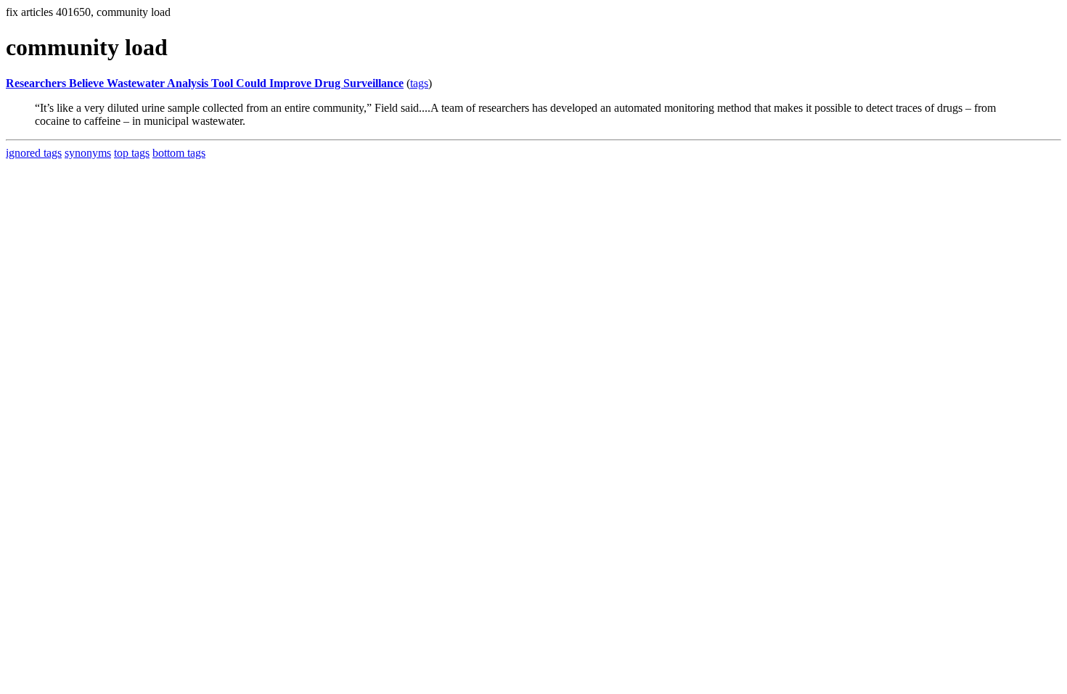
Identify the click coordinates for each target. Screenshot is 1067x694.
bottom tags (178, 153)
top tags (132, 153)
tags (419, 83)
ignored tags (34, 153)
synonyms (88, 153)
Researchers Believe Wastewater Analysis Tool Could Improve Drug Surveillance (205, 83)
